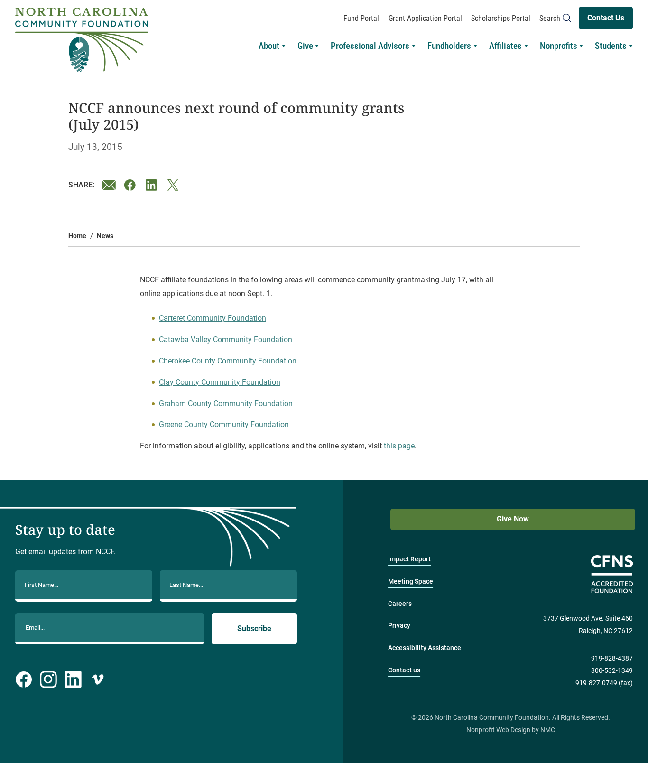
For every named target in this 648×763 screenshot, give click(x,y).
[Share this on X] (174, 185)
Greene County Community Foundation (224, 424)
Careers (400, 604)
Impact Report (409, 559)
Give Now (513, 518)
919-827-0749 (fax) (604, 683)
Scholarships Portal (500, 18)
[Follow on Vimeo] (97, 679)
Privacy (399, 626)
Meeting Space (410, 581)
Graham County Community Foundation (226, 403)
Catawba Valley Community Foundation (225, 339)
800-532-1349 (612, 671)
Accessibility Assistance (424, 648)
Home (77, 236)
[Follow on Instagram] (48, 679)
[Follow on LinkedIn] (73, 679)
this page (399, 445)
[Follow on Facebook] (23, 679)
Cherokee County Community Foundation (227, 360)
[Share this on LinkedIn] (153, 185)
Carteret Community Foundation (212, 318)
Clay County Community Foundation (219, 382)
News (105, 236)
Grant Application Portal (425, 18)
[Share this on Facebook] (131, 185)
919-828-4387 (612, 658)
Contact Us (605, 17)
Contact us (404, 670)
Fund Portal (361, 18)
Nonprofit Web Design (498, 730)
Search (549, 18)
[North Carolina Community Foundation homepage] (81, 40)
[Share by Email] (109, 185)
